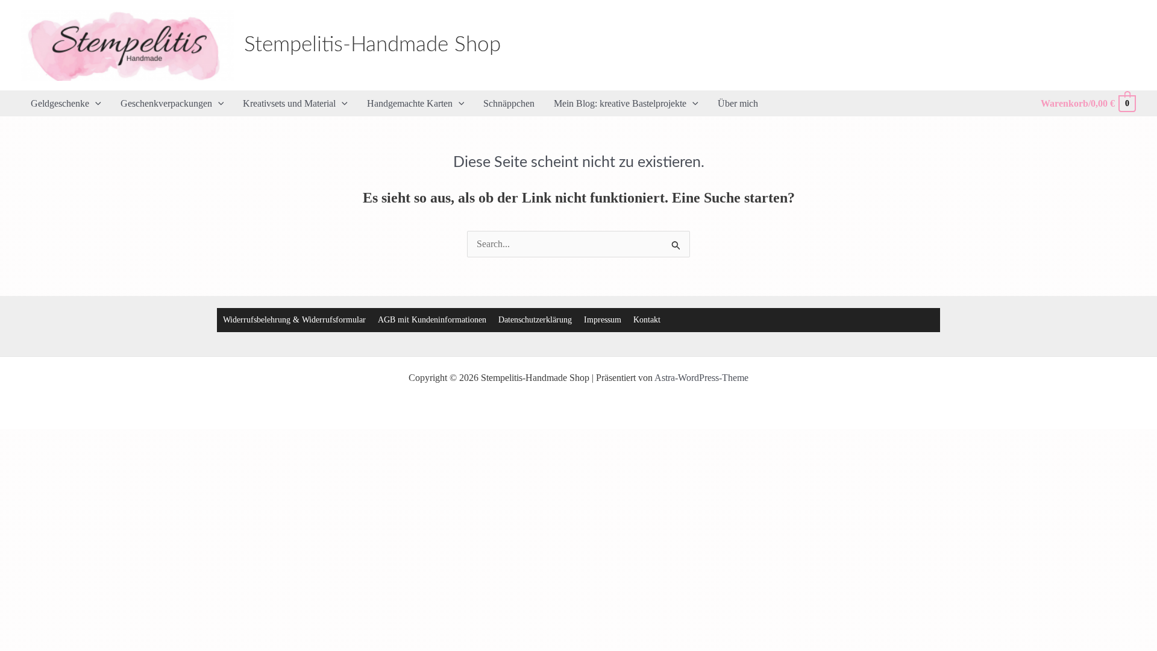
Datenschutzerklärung (535, 319)
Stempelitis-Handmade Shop (372, 44)
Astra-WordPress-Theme (701, 378)
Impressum (602, 319)
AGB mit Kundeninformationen (432, 319)
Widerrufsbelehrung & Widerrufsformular (294, 319)
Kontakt (646, 319)
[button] (95, 104)
